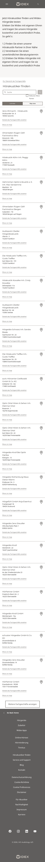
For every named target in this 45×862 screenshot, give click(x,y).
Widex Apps (22, 730)
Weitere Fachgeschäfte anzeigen (22, 704)
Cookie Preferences (21, 787)
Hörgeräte (21, 720)
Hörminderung (21, 742)
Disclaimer (21, 792)
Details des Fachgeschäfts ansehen (14, 120)
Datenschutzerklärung (22, 777)
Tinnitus (21, 747)
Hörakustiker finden (21, 755)
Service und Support (22, 760)
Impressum (22, 809)
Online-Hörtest (21, 737)
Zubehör (21, 725)
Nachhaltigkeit (21, 804)
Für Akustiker (21, 799)
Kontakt (21, 770)
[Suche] (38, 4)
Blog (22, 765)
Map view (33, 103)
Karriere (21, 814)
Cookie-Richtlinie (21, 782)
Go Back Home (13, 713)
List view (12, 103)
